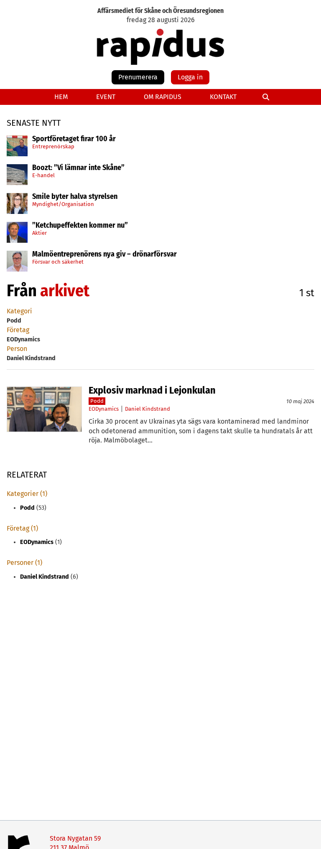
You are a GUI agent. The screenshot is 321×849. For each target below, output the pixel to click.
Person (17, 349)
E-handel (43, 175)
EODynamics (104, 409)
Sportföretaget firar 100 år (74, 139)
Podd (97, 401)
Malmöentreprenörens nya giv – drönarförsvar (104, 254)
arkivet (64, 291)
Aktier (39, 233)
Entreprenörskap (53, 146)
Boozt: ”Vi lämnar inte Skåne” (78, 168)
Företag (18, 330)
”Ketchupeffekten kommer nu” (80, 225)
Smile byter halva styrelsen (74, 197)
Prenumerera (138, 77)
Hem (61, 97)
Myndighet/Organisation (63, 204)
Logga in (190, 77)
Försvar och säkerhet (58, 262)
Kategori (19, 311)
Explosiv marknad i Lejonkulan (152, 390)
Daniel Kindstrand (147, 409)
